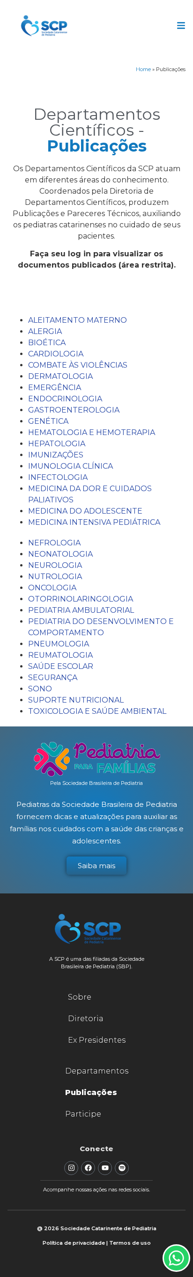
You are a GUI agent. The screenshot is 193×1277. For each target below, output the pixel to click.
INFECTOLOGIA (58, 477)
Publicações (91, 1092)
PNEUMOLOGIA (58, 643)
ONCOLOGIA (52, 587)
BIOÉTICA (47, 342)
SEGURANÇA (52, 677)
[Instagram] (71, 1168)
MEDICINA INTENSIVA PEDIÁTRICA (94, 522)
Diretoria (86, 1018)
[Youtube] (105, 1168)
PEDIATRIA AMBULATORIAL (81, 610)
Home (143, 69)
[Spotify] (122, 1168)
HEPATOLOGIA (56, 443)
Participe (83, 1114)
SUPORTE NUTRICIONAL (76, 700)
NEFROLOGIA (54, 542)
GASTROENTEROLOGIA (73, 410)
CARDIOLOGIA (55, 353)
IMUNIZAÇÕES (55, 454)
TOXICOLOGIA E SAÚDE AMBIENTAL (97, 711)
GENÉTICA (48, 421)
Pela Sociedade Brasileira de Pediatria (96, 783)
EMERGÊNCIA (54, 387)
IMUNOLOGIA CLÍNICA (70, 466)
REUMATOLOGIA (60, 655)
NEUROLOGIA (55, 565)
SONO (40, 688)
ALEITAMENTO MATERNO (77, 320)
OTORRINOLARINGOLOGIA (80, 599)
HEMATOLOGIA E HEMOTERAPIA (91, 432)
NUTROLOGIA (55, 576)
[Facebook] (88, 1168)
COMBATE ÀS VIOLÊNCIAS (77, 365)
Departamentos (96, 1071)
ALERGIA (45, 331)
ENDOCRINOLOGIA (65, 398)
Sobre (79, 997)
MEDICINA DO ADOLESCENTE (85, 511)
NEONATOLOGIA (60, 554)
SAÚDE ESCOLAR (60, 666)
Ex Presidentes (97, 1040)
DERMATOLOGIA (60, 376)
